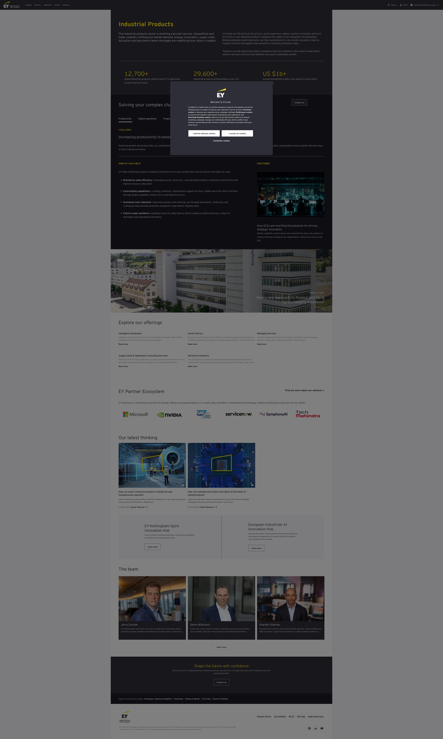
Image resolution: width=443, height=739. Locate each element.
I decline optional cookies (204, 133)
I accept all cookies (237, 133)
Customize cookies (221, 140)
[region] (221, 118)
